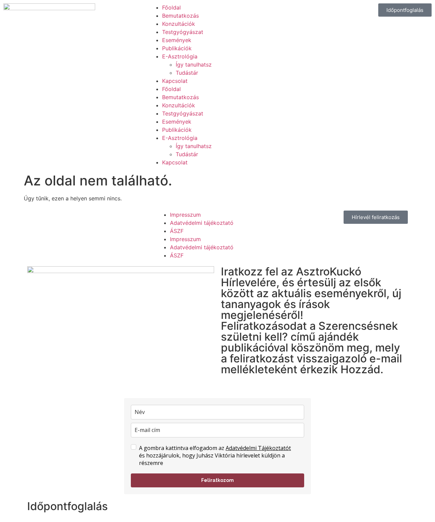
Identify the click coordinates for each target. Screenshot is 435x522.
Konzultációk (178, 23)
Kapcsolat (175, 80)
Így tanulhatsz (194, 64)
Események (176, 40)
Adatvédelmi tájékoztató (201, 222)
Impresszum (185, 214)
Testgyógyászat (182, 32)
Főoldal (171, 7)
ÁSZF (177, 231)
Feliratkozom (217, 480)
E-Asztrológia (179, 56)
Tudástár (187, 72)
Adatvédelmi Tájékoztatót (258, 448)
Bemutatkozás (180, 15)
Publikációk (177, 48)
